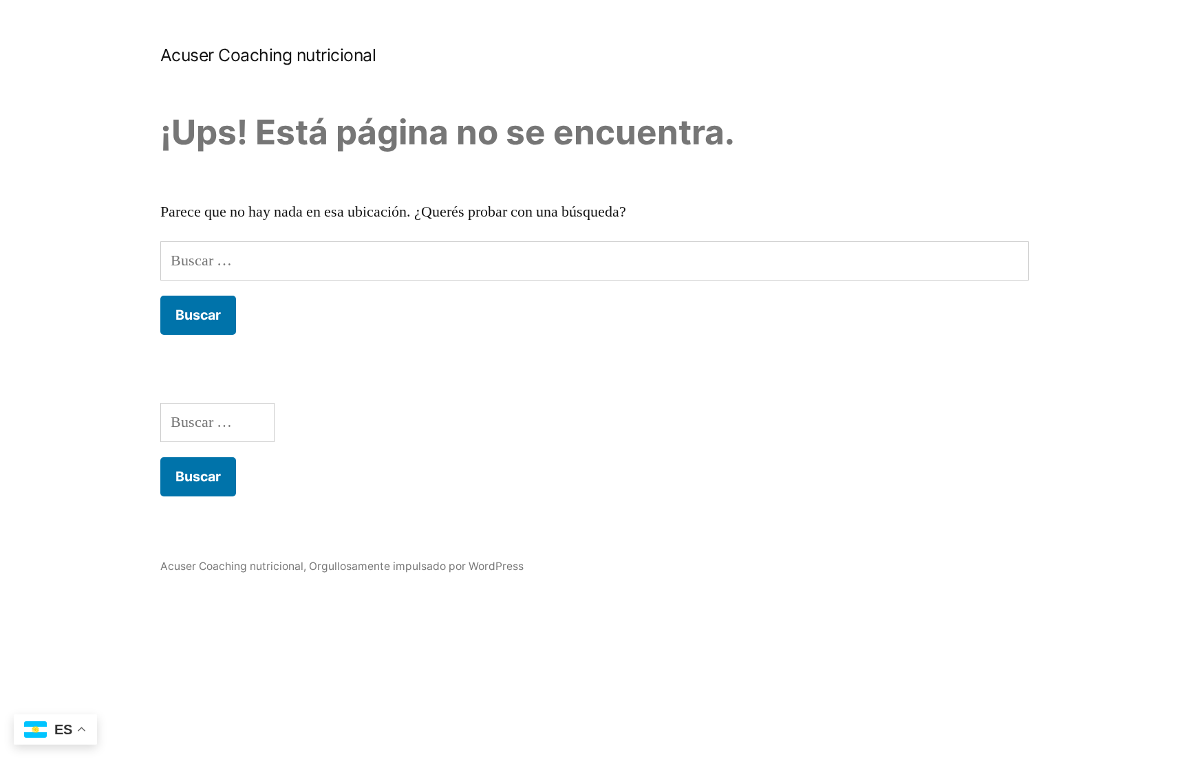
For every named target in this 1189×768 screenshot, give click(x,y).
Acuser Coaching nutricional (268, 55)
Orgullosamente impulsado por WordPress (416, 566)
